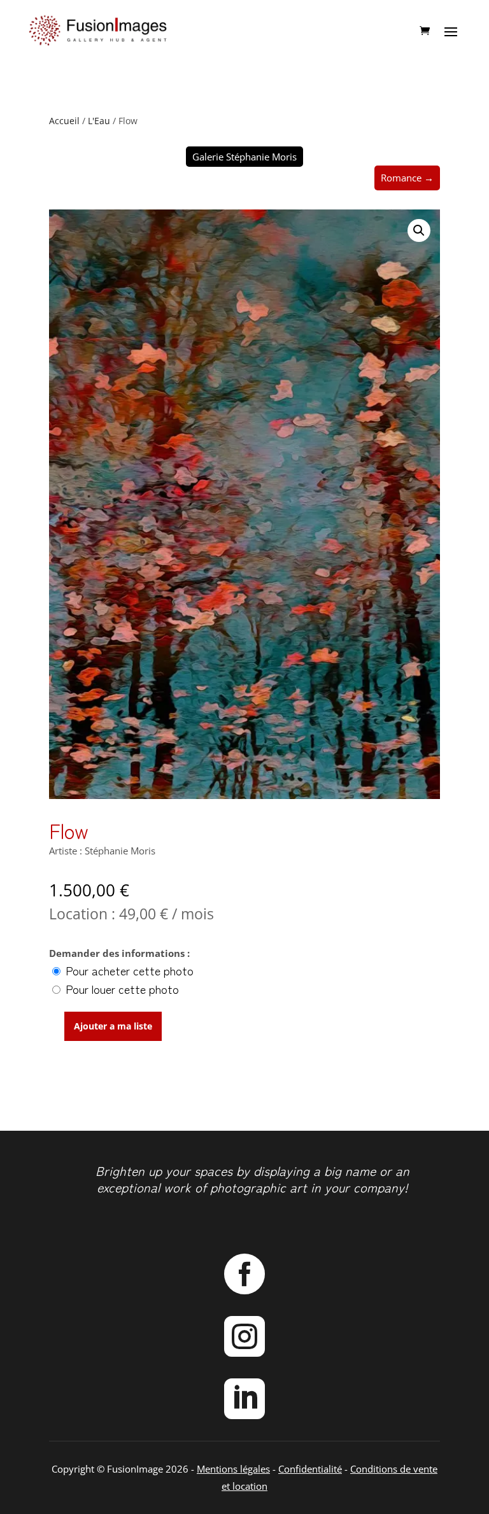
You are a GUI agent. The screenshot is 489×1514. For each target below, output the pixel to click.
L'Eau (99, 121)
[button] (419, 230)
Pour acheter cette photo (128, 970)
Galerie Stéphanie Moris (244, 156)
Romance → (407, 177)
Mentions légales (233, 1468)
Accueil (64, 121)
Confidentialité (310, 1468)
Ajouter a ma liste (113, 1026)
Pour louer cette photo (120, 988)
